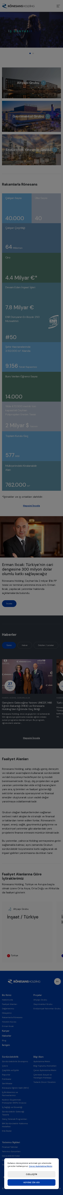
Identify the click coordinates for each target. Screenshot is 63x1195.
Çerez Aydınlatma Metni (40, 1166)
